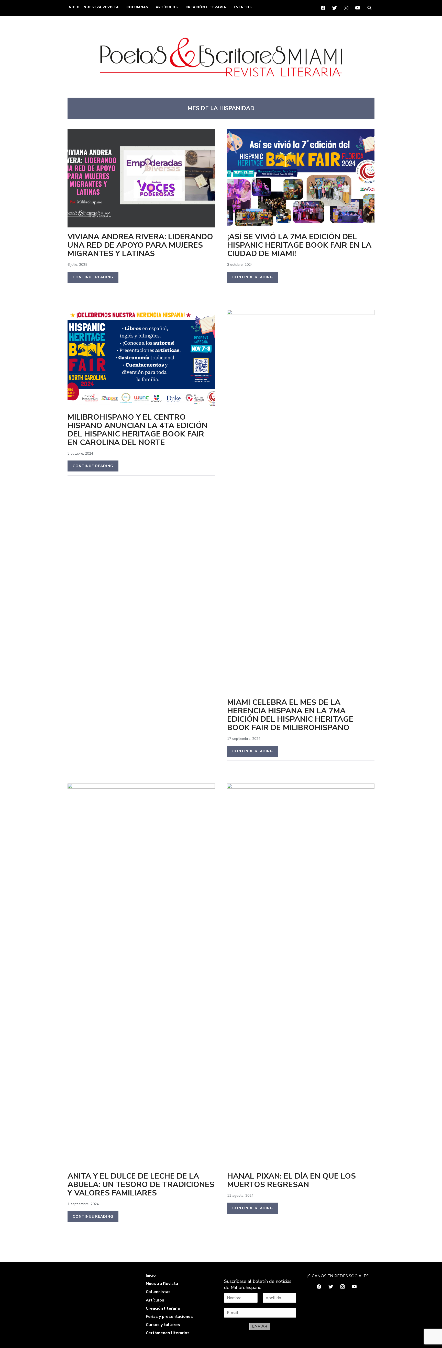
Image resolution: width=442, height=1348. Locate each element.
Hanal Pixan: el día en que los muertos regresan (291, 1180)
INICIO (74, 7)
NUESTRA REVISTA (101, 7)
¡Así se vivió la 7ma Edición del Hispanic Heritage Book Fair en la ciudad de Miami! (299, 245)
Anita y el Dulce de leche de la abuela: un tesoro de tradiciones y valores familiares (141, 1184)
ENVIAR (259, 1326)
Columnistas (158, 1292)
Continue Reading (93, 277)
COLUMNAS (137, 7)
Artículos (155, 1300)
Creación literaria (163, 1308)
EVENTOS (243, 7)
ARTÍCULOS (167, 7)
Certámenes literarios (168, 1333)
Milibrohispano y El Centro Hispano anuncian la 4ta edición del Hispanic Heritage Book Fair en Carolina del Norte (137, 430)
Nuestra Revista (162, 1283)
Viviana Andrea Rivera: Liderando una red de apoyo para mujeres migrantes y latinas (140, 245)
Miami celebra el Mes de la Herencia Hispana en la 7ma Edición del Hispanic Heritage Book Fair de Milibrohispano (290, 715)
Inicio (151, 1275)
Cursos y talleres (163, 1325)
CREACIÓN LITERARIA (205, 7)
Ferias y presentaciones (169, 1316)
